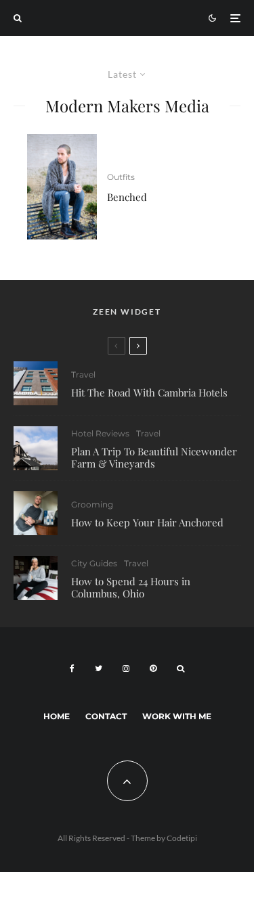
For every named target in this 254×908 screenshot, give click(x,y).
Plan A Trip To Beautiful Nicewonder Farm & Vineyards (154, 457)
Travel (83, 374)
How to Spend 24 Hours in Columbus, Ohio (130, 587)
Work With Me (176, 716)
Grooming (92, 504)
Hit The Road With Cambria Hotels (149, 392)
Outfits (121, 177)
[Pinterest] (153, 668)
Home (56, 716)
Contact (106, 716)
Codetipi (182, 838)
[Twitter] (98, 668)
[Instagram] (126, 668)
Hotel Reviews (100, 433)
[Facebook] (72, 668)
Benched (127, 197)
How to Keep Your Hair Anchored (147, 522)
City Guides (94, 563)
